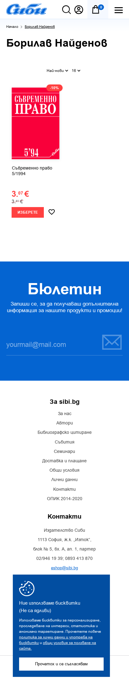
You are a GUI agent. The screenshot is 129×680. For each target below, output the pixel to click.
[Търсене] (66, 9)
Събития (65, 442)
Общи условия (64, 470)
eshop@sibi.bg (64, 568)
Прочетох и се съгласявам (61, 664)
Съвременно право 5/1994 (32, 171)
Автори (64, 423)
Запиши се (108, 341)
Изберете (28, 212)
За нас (64, 414)
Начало (12, 26)
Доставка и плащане (64, 461)
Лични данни (64, 480)
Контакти (64, 489)
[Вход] (78, 9)
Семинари (64, 451)
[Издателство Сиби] (26, 9)
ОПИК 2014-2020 (64, 499)
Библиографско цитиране (65, 432)
